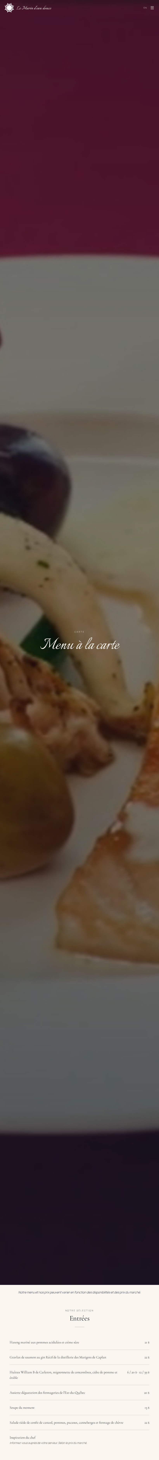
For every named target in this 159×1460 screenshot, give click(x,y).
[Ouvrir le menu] (152, 8)
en (145, 7)
